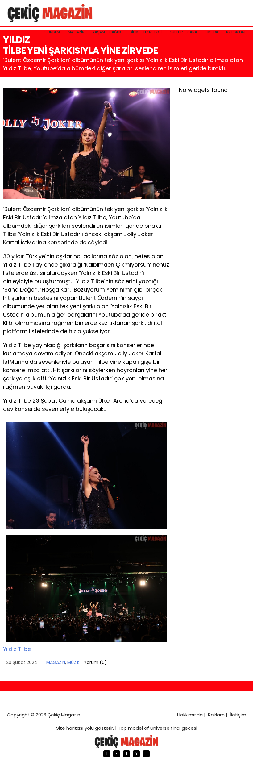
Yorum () (95, 662)
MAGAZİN (76, 32)
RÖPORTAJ (235, 32)
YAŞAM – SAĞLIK (107, 32)
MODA (212, 32)
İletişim (238, 714)
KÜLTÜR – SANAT (184, 32)
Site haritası (69, 728)
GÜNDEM (52, 32)
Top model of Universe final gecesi (157, 728)
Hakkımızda (190, 714)
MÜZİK (73, 662)
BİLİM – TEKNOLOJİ (146, 32)
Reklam (216, 714)
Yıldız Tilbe (17, 649)
